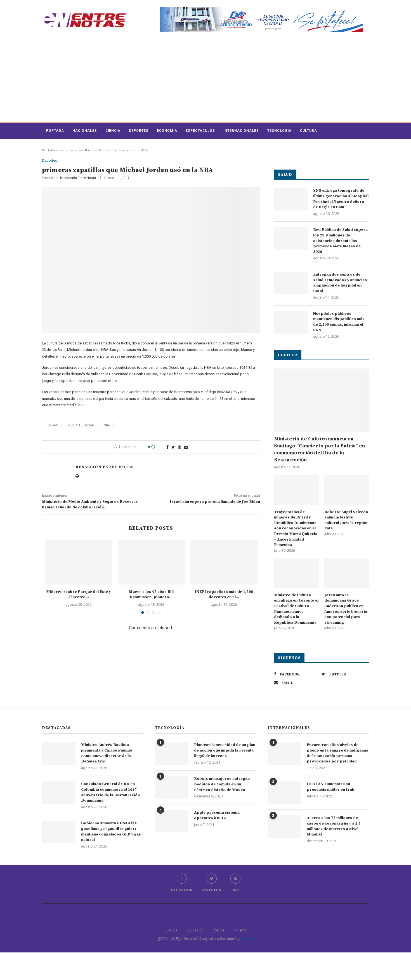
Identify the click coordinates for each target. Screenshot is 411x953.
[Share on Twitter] (173, 447)
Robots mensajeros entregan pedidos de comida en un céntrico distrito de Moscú (222, 784)
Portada (55, 131)
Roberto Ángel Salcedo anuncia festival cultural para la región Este (346, 520)
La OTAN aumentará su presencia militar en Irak (330, 786)
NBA (107, 425)
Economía (167, 131)
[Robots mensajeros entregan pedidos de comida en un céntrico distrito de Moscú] (171, 787)
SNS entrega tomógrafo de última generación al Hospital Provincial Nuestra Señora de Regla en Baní (341, 199)
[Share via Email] (186, 447)
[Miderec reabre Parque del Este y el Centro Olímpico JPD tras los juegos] (78, 562)
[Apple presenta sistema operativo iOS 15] (171, 821)
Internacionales (241, 131)
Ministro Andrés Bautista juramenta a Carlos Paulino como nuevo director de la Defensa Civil (106, 753)
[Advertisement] (205, 80)
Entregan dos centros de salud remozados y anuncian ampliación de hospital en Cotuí (340, 283)
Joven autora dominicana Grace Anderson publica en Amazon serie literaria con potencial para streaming (345, 609)
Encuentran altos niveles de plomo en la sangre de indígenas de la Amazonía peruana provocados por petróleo (337, 753)
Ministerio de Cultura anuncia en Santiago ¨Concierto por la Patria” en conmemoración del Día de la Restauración (319, 449)
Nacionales (84, 131)
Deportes (138, 131)
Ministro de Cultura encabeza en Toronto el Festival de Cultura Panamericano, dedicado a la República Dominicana (296, 609)
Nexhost (247, 939)
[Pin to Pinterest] (179, 447)
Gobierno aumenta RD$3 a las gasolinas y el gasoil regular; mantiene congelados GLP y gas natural (111, 831)
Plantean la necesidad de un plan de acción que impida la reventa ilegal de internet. (224, 750)
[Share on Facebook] (167, 447)
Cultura (308, 131)
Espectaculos (200, 131)
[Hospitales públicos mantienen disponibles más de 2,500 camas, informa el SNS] (291, 322)
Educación (195, 930)
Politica (219, 930)
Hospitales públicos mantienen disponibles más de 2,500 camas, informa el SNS (339, 322)
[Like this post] (157, 447)
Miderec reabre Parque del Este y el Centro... (78, 594)
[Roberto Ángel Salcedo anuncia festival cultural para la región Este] (346, 490)
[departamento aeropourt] (261, 9)
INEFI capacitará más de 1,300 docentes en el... (224, 594)
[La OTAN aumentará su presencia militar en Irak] (284, 792)
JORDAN (52, 425)
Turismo (240, 930)
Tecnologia (279, 131)
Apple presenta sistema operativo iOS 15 (217, 815)
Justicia (171, 930)
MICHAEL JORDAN (81, 425)
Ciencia (113, 131)
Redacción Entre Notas (78, 178)
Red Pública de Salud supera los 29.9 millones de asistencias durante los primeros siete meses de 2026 (340, 240)
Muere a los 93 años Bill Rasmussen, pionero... (151, 594)
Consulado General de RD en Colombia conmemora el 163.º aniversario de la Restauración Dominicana (110, 792)
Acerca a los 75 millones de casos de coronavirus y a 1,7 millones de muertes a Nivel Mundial (334, 826)
